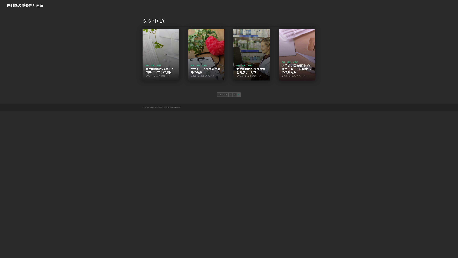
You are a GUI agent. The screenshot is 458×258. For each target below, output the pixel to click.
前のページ (223, 94)
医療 (152, 65)
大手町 (159, 65)
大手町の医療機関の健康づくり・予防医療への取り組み (296, 69)
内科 (147, 65)
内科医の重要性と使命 (25, 5)
